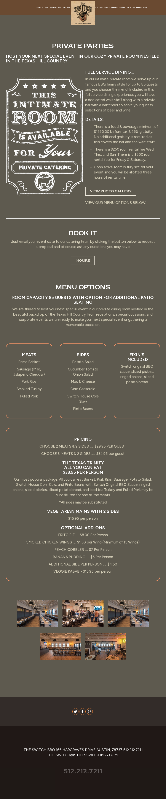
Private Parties (111, 7)
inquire (80, 261)
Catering (99, 7)
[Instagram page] (90, 711)
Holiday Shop (141, 7)
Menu (47, 7)
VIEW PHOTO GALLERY (111, 191)
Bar (59, 7)
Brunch (53, 7)
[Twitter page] (75, 711)
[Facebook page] (83, 711)
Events (122, 7)
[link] (83, 13)
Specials (66, 7)
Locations (131, 7)
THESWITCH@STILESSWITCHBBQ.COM (83, 755)
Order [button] (39, 7)
